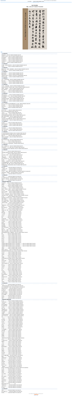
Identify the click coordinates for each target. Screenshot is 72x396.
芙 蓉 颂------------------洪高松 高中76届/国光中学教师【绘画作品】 (11, 344)
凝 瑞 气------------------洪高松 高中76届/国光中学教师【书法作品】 (11, 216)
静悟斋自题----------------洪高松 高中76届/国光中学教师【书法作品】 (12, 223)
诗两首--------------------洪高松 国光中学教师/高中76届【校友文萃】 (11, 180)
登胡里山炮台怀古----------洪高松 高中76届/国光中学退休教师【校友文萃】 (13, 94)
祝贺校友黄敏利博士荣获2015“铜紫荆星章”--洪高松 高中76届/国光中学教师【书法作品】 (15, 232)
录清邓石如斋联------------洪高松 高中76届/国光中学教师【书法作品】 (12, 260)
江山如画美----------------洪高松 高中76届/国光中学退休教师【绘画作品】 (12, 303)
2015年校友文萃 (4, 131)
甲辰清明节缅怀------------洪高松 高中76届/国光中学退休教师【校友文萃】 (12, 70)
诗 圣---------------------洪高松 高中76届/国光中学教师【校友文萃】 (11, 151)
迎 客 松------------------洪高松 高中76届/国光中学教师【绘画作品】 (11, 339)
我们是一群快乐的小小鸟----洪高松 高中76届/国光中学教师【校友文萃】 (12, 158)
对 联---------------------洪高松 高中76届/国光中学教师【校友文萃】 (11, 140)
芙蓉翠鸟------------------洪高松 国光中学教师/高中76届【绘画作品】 (11, 371)
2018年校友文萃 (4, 108)
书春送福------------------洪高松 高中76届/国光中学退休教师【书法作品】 (12, 186)
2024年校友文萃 (4, 67)
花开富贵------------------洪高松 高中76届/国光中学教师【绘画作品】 (11, 351)
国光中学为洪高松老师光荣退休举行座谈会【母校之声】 (10, 111)
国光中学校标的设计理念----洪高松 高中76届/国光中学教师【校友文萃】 (12, 139)
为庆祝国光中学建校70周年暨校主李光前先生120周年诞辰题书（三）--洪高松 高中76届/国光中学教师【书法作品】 (19, 243)
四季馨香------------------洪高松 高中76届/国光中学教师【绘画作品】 (11, 335)
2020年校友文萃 (4, 93)
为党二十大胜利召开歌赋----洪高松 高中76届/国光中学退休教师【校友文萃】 (13, 79)
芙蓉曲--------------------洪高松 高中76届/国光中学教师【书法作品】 (11, 275)
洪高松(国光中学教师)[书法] (53, 0)
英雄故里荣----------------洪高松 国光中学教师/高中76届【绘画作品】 (12, 361)
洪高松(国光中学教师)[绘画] (6, 299)
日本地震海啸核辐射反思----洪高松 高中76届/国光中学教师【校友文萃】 (12, 162)
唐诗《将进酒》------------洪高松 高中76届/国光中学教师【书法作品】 (12, 273)
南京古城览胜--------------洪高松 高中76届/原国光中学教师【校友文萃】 (12, 117)
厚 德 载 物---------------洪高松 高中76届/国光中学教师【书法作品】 (11, 265)
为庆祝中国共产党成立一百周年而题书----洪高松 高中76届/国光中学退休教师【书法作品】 (15, 195)
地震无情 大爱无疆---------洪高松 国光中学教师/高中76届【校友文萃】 (12, 293)
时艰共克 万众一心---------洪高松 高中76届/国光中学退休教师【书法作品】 (13, 192)
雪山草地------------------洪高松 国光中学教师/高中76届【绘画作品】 (11, 377)
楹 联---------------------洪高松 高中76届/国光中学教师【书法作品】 (11, 233)
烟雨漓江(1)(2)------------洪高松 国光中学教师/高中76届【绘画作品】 (12, 381)
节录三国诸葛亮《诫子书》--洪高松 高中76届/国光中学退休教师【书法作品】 (13, 201)
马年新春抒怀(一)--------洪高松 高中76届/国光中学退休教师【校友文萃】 (12, 61)
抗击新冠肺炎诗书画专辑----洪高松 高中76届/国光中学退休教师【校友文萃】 (13, 98)
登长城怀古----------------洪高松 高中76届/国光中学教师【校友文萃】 (12, 122)
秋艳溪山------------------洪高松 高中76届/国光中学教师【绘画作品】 (11, 334)
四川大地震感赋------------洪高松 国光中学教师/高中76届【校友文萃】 (12, 294)
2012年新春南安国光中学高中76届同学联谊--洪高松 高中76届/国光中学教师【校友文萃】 (15, 148)
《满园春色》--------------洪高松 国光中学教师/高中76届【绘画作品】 (12, 366)
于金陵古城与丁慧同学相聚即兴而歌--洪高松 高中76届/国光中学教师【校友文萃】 (14, 118)
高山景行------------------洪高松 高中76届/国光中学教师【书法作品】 (11, 239)
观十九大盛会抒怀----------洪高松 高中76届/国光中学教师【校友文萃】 (12, 125)
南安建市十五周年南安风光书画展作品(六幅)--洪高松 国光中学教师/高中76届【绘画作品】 (15, 367)
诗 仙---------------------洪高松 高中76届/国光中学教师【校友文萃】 (11, 153)
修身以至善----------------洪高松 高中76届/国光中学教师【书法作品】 (12, 212)
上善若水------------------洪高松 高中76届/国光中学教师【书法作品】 (11, 247)
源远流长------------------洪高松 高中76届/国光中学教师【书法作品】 (11, 222)
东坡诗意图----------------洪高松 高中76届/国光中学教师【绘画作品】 (12, 330)
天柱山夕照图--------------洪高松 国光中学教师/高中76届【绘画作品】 (12, 373)
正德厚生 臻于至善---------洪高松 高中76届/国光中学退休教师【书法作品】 (13, 202)
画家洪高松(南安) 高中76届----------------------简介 (9, 383)
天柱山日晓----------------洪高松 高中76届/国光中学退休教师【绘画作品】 (12, 320)
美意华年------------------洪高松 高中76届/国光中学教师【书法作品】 (11, 238)
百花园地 (48, 0)
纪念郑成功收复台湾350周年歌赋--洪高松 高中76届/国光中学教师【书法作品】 (13, 258)
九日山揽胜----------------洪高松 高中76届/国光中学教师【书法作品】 (12, 221)
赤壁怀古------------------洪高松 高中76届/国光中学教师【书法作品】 (11, 279)
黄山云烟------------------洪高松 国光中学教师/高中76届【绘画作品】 (11, 362)
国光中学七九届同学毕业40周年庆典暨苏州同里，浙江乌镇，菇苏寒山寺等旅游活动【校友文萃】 (16, 103)
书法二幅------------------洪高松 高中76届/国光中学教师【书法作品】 (11, 237)
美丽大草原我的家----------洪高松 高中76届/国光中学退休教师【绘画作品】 (13, 310)
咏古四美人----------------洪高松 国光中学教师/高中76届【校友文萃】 (12, 173)
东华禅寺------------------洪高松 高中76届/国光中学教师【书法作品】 (11, 253)
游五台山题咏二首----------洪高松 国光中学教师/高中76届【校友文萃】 (12, 391)
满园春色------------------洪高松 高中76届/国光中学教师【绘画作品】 (11, 341)
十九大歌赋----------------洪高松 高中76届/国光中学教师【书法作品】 (12, 213)
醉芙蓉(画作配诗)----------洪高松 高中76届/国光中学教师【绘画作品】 (12, 346)
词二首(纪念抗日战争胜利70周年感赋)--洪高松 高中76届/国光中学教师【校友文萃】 (14, 133)
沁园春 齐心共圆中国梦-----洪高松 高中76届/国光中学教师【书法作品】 (12, 231)
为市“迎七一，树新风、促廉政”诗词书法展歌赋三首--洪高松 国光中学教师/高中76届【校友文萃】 (16, 171)
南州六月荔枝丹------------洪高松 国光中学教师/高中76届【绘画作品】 (12, 376)
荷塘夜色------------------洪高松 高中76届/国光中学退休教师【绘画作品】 (12, 326)
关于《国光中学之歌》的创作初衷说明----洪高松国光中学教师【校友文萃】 (13, 143)
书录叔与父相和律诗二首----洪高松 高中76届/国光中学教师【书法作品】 (12, 263)
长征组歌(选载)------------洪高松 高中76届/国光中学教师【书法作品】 (12, 218)
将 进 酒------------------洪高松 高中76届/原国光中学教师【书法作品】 (12, 196)
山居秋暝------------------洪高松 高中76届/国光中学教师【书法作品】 (11, 281)
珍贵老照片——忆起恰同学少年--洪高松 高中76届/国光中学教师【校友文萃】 (13, 161)
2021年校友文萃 (4, 84)
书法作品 (50, 0)
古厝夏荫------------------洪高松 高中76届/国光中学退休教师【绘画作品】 (12, 313)
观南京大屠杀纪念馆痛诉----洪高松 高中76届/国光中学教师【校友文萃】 (12, 116)
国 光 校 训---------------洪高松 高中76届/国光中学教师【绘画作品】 (11, 331)
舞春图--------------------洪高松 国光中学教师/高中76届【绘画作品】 (11, 356)
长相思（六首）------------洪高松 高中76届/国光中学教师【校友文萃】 (12, 156)
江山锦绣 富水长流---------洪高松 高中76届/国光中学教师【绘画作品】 (12, 340)
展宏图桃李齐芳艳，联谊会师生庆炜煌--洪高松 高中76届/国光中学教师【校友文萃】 (14, 164)
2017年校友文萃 (4, 121)
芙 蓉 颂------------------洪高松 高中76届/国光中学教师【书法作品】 (11, 234)
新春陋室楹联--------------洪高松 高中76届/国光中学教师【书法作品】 (12, 226)
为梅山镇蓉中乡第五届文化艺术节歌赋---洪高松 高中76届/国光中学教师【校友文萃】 (14, 152)
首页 (46, 0)
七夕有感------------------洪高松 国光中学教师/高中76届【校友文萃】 (11, 176)
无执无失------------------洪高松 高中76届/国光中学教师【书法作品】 (11, 259)
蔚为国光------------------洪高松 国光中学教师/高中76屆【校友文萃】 (11, 392)
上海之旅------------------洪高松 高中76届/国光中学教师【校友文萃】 (11, 112)
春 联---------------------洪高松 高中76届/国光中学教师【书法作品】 (11, 217)
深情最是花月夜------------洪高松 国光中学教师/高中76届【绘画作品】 (12, 357)
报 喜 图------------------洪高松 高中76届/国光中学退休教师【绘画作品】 (12, 325)
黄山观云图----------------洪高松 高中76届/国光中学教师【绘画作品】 (12, 352)
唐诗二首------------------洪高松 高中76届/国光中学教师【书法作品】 (11, 264)
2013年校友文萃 (4, 138)
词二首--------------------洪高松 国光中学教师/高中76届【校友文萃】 (11, 284)
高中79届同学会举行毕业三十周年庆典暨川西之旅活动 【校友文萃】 (12, 177)
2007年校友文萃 (4, 388)
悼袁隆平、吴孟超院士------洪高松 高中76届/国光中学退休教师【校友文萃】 (13, 88)
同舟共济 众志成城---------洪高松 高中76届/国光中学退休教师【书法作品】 (13, 191)
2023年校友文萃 (4, 71)
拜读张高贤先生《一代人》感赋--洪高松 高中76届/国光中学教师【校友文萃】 (13, 147)
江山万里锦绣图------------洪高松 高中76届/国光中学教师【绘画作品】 (12, 329)
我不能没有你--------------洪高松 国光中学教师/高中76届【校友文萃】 (12, 290)
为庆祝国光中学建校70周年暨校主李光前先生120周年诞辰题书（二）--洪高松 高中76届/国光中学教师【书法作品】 (19, 244)
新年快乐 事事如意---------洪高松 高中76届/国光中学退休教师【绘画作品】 (13, 304)
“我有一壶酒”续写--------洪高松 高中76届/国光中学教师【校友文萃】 (12, 130)
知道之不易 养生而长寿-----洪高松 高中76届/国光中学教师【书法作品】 (12, 227)
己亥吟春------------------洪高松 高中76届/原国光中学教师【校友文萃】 (12, 107)
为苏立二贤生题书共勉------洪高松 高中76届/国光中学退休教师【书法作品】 (13, 200)
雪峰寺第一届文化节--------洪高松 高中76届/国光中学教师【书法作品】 (12, 249)
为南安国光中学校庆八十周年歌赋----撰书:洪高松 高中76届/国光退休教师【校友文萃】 (14, 75)
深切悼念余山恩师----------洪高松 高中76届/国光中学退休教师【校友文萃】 (13, 76)
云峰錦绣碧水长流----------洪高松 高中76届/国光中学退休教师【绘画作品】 (13, 309)
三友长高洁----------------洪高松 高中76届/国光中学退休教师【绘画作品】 (12, 323)
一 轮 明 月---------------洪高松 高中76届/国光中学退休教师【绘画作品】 (12, 318)
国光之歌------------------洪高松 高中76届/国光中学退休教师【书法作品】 (12, 206)
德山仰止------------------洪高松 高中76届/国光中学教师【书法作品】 (11, 270)
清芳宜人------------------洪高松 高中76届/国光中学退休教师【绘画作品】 (12, 324)
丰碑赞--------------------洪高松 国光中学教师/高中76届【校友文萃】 (11, 390)
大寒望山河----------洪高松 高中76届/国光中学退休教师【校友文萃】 (12, 62)
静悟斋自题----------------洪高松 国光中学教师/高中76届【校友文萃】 (12, 167)
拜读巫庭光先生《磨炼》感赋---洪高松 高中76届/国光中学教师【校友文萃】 (13, 163)
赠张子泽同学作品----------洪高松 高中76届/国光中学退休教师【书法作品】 (13, 207)
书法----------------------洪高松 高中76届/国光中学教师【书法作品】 (11, 280)
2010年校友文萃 (4, 166)
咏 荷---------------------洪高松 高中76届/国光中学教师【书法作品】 (11, 269)
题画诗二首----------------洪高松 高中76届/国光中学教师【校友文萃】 (12, 135)
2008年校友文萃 (4, 283)
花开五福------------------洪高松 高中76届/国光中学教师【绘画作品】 (11, 336)
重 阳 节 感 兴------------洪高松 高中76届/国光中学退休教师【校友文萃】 (12, 80)
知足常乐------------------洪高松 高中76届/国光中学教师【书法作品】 (11, 228)
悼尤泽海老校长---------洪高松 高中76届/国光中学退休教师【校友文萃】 (12, 57)
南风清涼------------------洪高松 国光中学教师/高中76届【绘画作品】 (11, 378)
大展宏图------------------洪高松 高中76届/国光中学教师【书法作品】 (11, 211)
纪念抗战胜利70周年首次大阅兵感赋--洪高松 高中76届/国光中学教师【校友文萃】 (14, 134)
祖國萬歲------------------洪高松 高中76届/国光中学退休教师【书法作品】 (12, 184)
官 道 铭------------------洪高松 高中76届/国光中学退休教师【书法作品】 (12, 185)
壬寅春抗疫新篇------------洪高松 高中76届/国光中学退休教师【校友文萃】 (12, 83)
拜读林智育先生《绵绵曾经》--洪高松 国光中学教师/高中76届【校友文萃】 (13, 172)
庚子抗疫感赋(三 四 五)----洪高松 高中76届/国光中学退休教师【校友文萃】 (13, 99)
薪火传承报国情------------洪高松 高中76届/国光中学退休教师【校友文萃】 (12, 97)
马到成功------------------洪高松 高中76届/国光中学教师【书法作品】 (11, 242)
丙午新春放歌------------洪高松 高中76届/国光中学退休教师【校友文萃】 (12, 58)
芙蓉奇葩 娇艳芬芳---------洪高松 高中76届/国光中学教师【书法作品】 (12, 274)
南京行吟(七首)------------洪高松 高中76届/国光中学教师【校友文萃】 (12, 110)
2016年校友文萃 (4, 126)
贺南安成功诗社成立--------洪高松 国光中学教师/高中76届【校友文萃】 (12, 288)
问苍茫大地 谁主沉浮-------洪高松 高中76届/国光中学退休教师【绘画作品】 (13, 315)
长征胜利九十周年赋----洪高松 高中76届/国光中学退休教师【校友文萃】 (12, 56)
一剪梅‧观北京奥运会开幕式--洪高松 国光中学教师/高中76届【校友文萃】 (12, 285)
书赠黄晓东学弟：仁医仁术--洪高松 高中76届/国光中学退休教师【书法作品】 (13, 205)
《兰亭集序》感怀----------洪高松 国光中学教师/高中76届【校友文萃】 (12, 168)
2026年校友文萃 (4, 53)
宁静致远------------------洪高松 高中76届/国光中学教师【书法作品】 (11, 254)
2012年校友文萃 (4, 144)
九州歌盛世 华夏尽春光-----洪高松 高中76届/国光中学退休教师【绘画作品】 (13, 314)
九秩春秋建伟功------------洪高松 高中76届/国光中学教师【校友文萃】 (12, 157)
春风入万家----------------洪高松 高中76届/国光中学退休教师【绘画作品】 (12, 308)
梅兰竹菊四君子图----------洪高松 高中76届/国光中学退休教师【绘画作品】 (13, 305)
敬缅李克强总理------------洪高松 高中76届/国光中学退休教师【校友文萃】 (12, 74)
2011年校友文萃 (4, 149)
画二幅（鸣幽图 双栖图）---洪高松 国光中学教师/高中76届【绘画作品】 (12, 355)
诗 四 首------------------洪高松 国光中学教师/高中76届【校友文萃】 (11, 295)
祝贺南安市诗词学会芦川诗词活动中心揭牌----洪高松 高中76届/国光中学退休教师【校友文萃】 (16, 87)
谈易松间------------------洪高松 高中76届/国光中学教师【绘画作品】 (11, 345)
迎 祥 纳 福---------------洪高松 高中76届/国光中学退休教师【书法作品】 (12, 190)
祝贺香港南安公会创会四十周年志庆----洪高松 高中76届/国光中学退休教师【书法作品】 (15, 197)
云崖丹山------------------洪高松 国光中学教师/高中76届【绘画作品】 (11, 382)
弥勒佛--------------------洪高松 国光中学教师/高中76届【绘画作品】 (11, 360)
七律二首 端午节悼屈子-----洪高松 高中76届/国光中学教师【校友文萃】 (12, 129)
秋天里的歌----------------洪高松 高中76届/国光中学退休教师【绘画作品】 (12, 319)
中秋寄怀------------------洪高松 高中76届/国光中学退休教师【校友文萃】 (12, 66)
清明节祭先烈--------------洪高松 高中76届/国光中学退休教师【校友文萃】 (12, 106)
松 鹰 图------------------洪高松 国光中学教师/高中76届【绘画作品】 (11, 372)
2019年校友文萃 (4, 102)
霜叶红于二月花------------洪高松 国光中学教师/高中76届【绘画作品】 (12, 365)
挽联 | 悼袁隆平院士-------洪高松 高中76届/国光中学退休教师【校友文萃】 (13, 89)
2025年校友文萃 (4, 63)
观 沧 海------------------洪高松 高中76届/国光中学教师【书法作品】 (11, 268)
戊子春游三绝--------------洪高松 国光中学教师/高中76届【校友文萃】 (12, 289)
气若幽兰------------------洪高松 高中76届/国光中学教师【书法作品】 (11, 248)
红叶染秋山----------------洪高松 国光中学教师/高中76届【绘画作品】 (12, 387)
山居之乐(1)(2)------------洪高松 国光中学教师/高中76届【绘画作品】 (12, 386)
